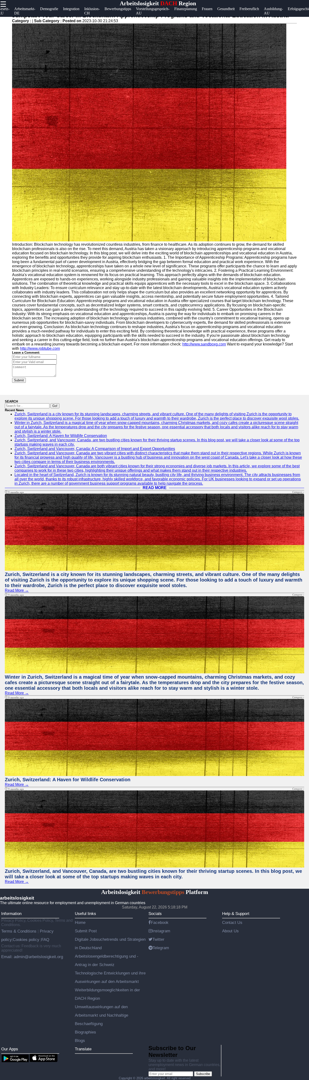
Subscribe (203, 1074)
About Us (230, 930)
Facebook (160, 922)
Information (11, 913)
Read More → (17, 590)
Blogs (80, 1040)
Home (80, 922)
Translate (83, 1049)
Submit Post (86, 930)
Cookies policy (26, 939)
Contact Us (232, 922)
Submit (19, 380)
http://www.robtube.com (40, 348)
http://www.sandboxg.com (204, 344)
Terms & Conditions (19, 931)
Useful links (85, 913)
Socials (155, 913)
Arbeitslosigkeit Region (158, 3)
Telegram (161, 947)
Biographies (85, 1032)
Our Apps (9, 1049)
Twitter (158, 939)
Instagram (161, 930)
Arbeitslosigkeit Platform (154, 892)
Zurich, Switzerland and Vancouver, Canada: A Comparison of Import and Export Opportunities (94, 449)
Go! (54, 406)
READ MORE (155, 488)
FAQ (45, 939)
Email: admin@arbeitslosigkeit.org (32, 956)
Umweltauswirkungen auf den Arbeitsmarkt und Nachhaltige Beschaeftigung (101, 1015)
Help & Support (235, 913)
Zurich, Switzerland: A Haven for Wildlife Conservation (60, 436)
